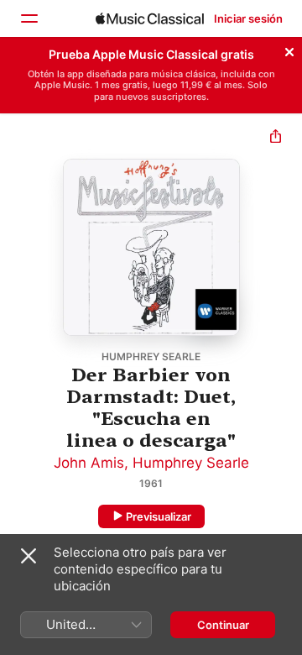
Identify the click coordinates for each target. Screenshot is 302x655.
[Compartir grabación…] (275, 138)
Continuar (223, 624)
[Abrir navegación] (28, 18)
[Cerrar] (289, 49)
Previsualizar (158, 516)
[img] (150, 18)
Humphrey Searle (191, 462)
